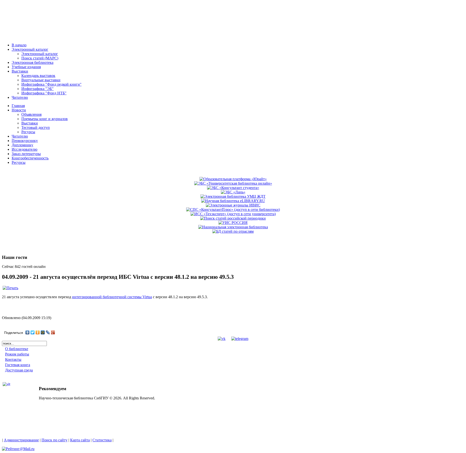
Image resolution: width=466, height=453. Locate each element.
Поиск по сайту (54, 440)
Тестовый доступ (35, 127)
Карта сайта (80, 440)
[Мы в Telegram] (239, 339)
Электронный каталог (39, 54)
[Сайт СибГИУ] (24, 37)
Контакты (13, 359)
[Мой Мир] (42, 332)
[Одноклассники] (37, 332)
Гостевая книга (17, 365)
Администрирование (21, 440)
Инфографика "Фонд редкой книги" (51, 84)
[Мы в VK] (221, 339)
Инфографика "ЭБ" (37, 89)
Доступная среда (19, 370)
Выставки (29, 123)
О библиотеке (16, 349)
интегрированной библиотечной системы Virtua (112, 297)
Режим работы (17, 354)
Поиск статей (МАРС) (39, 58)
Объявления (31, 114)
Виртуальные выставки (40, 80)
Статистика (102, 440)
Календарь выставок (38, 76)
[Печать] (10, 288)
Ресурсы (28, 132)
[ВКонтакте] (27, 332)
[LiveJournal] (47, 332)
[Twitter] (32, 332)
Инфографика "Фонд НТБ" (44, 93)
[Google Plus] (53, 332)
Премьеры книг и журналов (44, 119)
